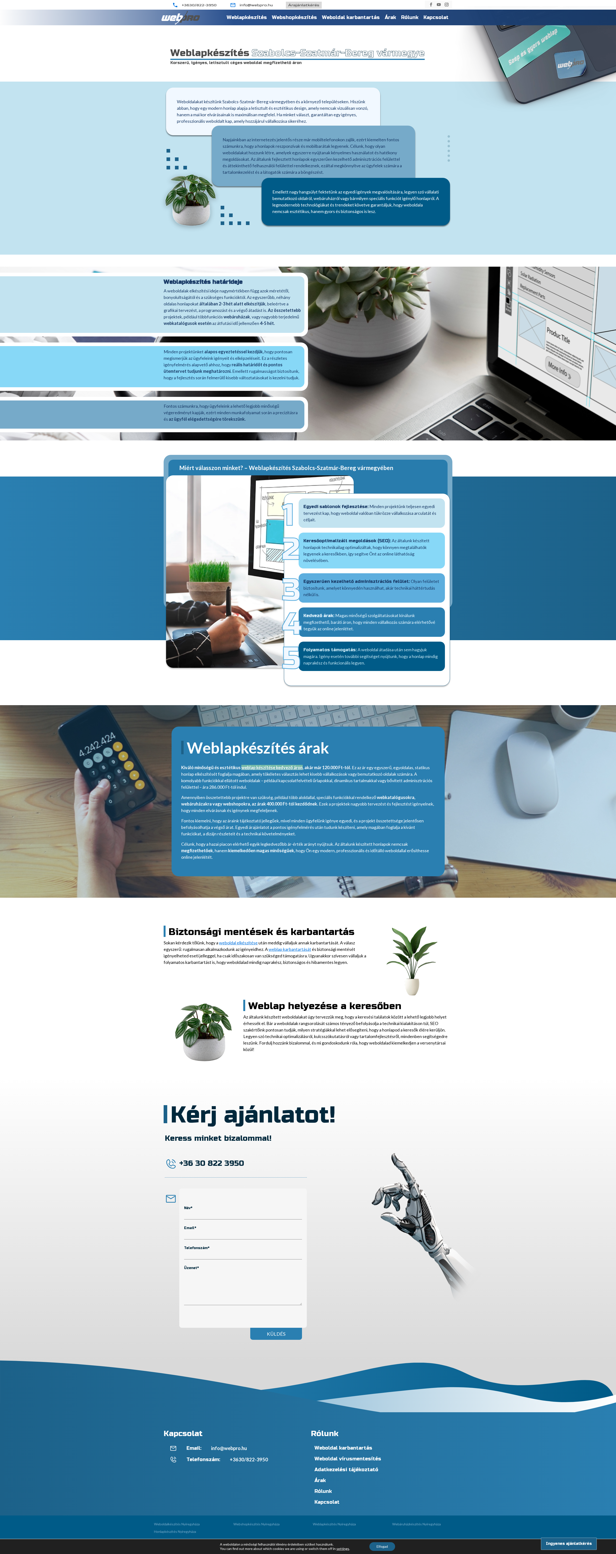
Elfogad (382, 1546)
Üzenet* (191, 1268)
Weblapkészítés (247, 17)
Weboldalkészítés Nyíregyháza (177, 1524)
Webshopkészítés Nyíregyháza (256, 1524)
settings (342, 1549)
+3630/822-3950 (199, 5)
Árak (390, 17)
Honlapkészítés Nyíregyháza (175, 1531)
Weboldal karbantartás (351, 17)
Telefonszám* (196, 1248)
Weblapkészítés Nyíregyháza (334, 1524)
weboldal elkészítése (238, 942)
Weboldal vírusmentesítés (347, 1459)
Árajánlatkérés (303, 5)
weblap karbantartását (290, 949)
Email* (190, 1228)
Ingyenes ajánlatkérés (569, 1543)
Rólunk (409, 17)
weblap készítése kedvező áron (272, 767)
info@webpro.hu (256, 5)
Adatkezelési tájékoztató (346, 1470)
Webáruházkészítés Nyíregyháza (416, 1524)
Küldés (276, 1334)
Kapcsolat (436, 17)
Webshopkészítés (294, 17)
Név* (188, 1208)
